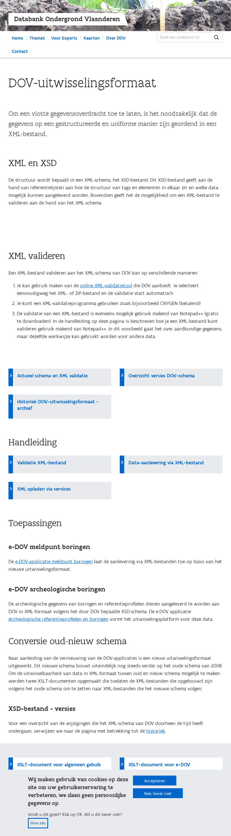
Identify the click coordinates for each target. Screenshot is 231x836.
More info (38, 823)
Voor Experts (64, 38)
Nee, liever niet (158, 793)
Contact (20, 51)
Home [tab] (17, 38)
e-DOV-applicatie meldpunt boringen (54, 561)
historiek (155, 731)
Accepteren (154, 781)
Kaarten (92, 38)
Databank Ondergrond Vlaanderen (67, 19)
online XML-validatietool (106, 285)
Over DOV (116, 38)
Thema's (37, 38)
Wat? (216, 37)
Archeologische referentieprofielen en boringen (58, 619)
